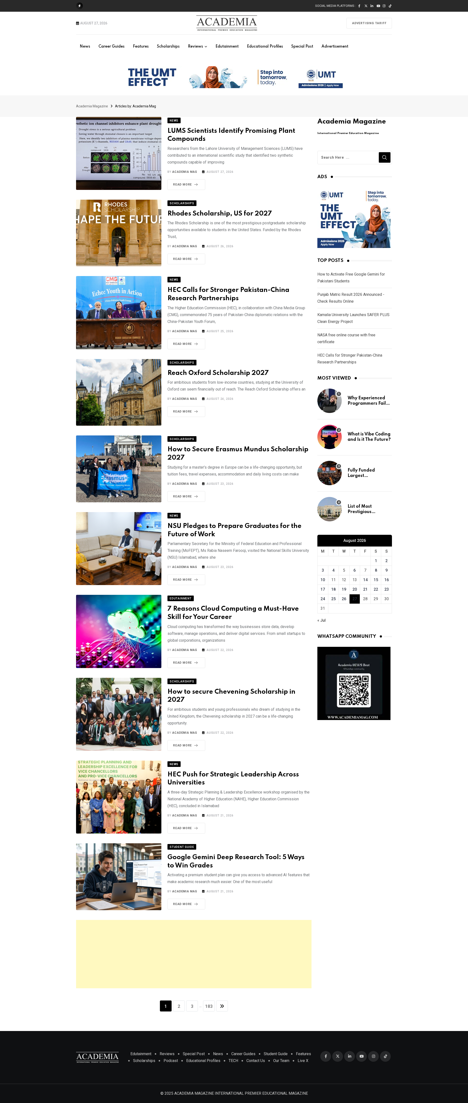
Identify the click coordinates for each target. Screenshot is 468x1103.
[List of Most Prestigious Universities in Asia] (329, 509)
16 (386, 579)
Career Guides (111, 47)
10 (323, 579)
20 (354, 589)
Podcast (171, 1060)
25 (333, 599)
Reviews (195, 47)
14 (365, 579)
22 (376, 589)
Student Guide (276, 1053)
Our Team (281, 1060)
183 (209, 1006)
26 (344, 599)
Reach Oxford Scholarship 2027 (218, 373)
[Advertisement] (194, 954)
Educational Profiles (265, 47)
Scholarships (168, 47)
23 (386, 589)
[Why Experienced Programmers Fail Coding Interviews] (329, 401)
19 (344, 589)
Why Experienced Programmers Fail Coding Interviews (367, 403)
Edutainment (227, 47)
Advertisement (335, 47)
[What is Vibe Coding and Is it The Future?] (329, 437)
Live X (303, 1060)
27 (354, 599)
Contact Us (255, 1060)
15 (376, 579)
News (85, 47)
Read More (182, 184)
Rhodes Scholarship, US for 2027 (219, 213)
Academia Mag (184, 172)
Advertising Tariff (369, 23)
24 (323, 599)
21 (365, 589)
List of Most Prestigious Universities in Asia (368, 512)
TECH (233, 1060)
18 (333, 589)
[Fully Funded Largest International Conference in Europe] (329, 473)
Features (141, 47)
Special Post (302, 47)
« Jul (321, 620)
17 (323, 589)
